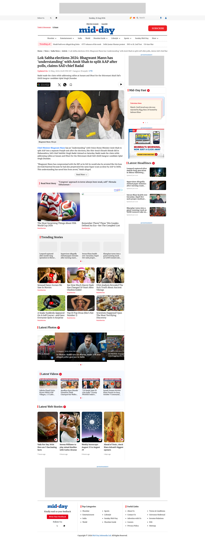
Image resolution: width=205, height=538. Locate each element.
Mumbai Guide (99, 38)
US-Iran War (149, 44)
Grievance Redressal (157, 515)
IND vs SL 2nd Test (134, 44)
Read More (80, 174)
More (154, 38)
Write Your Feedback (57, 517)
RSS (150, 522)
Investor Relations (156, 518)
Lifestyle (114, 38)
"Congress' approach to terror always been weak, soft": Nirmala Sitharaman (87, 183)
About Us (131, 511)
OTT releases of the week (91, 44)
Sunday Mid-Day (142, 38)
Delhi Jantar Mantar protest (114, 44)
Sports (126, 38)
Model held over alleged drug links (66, 44)
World (87, 38)
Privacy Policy (133, 526)
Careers (130, 522)
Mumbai (50, 38)
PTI (91, 71)
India (80, 38)
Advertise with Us (134, 518)
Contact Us (131, 515)
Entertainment (66, 38)
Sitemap (152, 526)
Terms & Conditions (157, 511)
